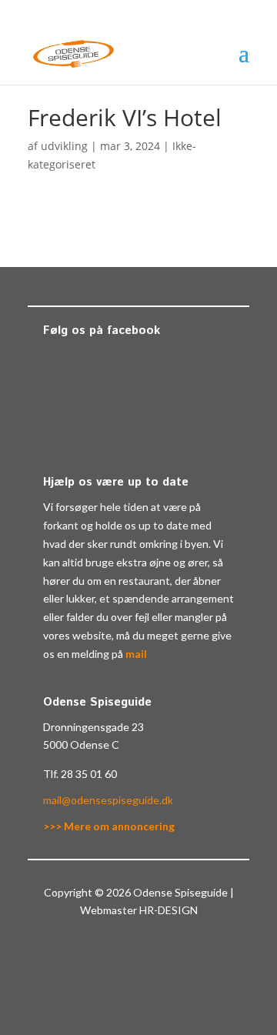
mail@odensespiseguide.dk (108, 799)
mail (136, 653)
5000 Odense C (81, 744)
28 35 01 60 (89, 773)
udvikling (64, 146)
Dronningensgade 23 (93, 726)
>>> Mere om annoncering (109, 826)
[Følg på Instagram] (154, 955)
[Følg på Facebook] (123, 955)
